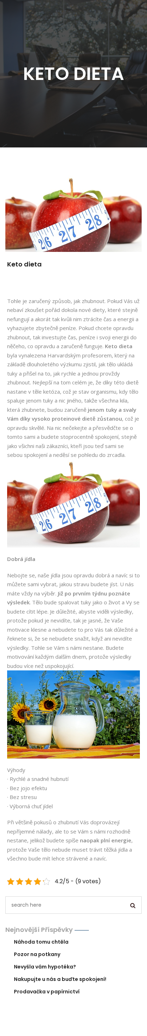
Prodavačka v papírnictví (47, 991)
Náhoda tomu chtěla (41, 941)
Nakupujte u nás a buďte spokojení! (60, 979)
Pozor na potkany (37, 954)
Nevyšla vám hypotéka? (45, 966)
